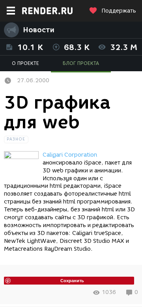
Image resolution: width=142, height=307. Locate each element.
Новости (38, 30)
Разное (16, 139)
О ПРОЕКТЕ (25, 63)
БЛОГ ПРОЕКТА (81, 63)
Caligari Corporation (70, 155)
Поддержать (118, 10)
